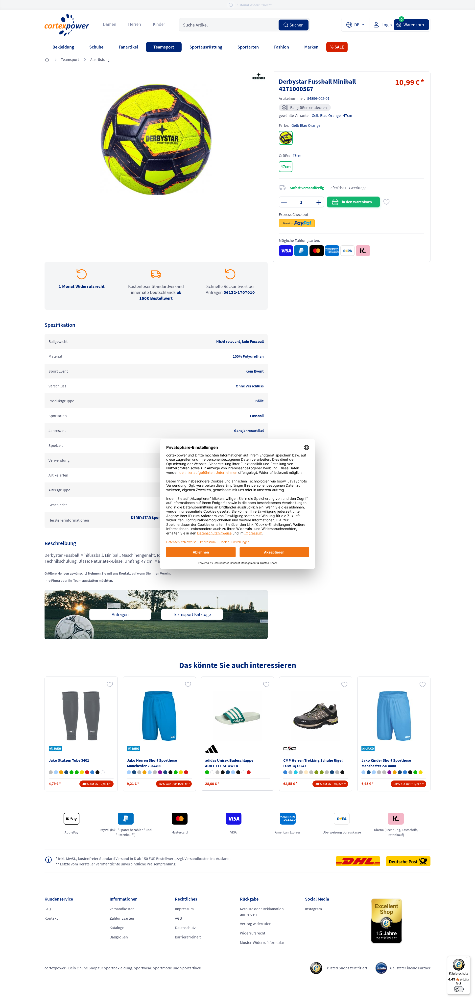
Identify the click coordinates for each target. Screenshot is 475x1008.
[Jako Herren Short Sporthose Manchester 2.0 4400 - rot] (186, 772)
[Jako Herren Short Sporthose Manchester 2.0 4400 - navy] (165, 772)
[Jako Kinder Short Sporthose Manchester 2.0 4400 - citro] (421, 772)
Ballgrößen (119, 936)
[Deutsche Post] (408, 861)
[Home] (47, 59)
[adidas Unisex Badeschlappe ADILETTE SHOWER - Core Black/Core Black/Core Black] (223, 772)
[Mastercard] (316, 250)
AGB (178, 918)
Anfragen (120, 614)
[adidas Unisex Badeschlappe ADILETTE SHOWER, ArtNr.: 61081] (237, 716)
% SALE (337, 47)
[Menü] (467, 959)
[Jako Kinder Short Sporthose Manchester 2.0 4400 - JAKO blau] (363, 772)
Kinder (159, 24)
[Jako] (56, 749)
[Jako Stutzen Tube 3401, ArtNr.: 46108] (81, 716)
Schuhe (96, 47)
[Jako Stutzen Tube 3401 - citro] (82, 772)
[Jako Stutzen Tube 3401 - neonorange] (61, 772)
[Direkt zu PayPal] (297, 223)
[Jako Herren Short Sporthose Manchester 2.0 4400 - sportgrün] (176, 772)
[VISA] (286, 250)
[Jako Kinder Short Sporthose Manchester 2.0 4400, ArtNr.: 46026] (394, 716)
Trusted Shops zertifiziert (346, 967)
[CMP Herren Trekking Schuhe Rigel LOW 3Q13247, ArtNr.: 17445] (315, 716)
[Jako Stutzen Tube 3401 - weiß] (103, 772)
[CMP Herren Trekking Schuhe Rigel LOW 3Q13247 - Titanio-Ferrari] (301, 772)
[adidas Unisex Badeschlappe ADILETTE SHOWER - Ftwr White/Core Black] (243, 772)
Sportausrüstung (206, 47)
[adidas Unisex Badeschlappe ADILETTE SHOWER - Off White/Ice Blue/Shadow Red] (212, 772)
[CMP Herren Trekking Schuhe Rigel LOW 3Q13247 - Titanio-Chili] (311, 772)
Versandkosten (122, 908)
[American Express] (332, 250)
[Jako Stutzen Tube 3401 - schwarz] (97, 772)
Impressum (184, 908)
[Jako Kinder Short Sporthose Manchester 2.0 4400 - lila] (389, 772)
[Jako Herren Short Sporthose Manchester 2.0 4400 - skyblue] (150, 772)
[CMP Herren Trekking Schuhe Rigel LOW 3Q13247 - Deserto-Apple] (306, 772)
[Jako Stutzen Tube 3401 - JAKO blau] (56, 772)
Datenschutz (185, 927)
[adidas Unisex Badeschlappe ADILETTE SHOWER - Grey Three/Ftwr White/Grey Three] (217, 772)
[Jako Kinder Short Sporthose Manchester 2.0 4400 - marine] (369, 772)
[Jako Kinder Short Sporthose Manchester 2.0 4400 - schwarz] (410, 772)
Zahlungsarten (122, 918)
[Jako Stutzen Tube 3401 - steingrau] (51, 772)
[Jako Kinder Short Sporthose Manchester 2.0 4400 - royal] (405, 772)
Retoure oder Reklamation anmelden (262, 911)
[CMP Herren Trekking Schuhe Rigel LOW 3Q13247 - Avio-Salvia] (285, 772)
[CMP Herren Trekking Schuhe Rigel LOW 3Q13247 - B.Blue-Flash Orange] (332, 772)
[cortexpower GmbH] (67, 25)
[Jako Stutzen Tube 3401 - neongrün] (71, 772)
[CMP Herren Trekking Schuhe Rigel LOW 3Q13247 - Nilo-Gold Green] (296, 772)
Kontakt (51, 918)
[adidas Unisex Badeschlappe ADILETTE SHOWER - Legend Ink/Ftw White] (228, 772)
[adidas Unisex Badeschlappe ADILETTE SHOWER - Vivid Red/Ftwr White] (249, 772)
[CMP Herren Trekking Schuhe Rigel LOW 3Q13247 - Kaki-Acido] (322, 772)
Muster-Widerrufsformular (262, 942)
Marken (311, 47)
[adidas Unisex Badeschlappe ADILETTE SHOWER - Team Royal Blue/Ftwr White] (233, 772)
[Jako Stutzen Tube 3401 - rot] (87, 772)
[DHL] (360, 861)
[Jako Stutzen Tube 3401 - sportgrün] (77, 772)
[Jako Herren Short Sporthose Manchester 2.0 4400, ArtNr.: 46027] (159, 716)
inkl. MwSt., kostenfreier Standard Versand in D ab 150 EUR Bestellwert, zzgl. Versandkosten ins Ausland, (143, 858)
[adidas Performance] (212, 749)
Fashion (281, 47)
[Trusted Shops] (400, 921)
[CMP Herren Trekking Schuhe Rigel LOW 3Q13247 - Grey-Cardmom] (290, 772)
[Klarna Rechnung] (363, 250)
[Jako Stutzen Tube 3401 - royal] (92, 772)
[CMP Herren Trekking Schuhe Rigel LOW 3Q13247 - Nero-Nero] (342, 772)
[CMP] (290, 749)
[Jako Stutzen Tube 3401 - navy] (66, 772)
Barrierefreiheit (188, 936)
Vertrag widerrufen (255, 923)
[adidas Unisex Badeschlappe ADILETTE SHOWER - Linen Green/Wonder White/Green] (207, 772)
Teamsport (163, 47)
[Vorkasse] (347, 250)
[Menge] (301, 202)
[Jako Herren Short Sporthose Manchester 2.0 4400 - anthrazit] (139, 772)
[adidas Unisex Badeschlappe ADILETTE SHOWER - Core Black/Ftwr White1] (238, 772)
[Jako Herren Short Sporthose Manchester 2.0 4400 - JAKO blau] (129, 772)
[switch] (459, 989)
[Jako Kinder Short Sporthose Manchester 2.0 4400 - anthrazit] (384, 772)
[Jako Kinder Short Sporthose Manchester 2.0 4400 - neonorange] (395, 772)
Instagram (313, 908)
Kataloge (117, 927)
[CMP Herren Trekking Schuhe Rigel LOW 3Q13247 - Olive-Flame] (316, 772)
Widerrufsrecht (252, 933)
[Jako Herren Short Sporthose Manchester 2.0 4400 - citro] (181, 772)
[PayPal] (301, 250)
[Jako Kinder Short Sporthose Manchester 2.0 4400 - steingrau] (379, 772)
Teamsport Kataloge (192, 614)
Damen (109, 24)
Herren (134, 24)
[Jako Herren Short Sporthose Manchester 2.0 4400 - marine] (134, 772)
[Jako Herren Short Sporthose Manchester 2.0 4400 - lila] (160, 772)
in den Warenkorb (357, 201)
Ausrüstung (100, 59)
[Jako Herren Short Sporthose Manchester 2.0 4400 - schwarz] (170, 772)
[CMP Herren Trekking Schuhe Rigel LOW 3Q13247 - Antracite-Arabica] (337, 772)
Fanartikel (128, 47)
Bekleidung (63, 47)
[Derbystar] (257, 76)
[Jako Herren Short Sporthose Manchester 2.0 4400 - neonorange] (144, 772)
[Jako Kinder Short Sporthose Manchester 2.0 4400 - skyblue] (374, 772)
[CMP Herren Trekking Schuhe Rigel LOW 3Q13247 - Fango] (327, 772)
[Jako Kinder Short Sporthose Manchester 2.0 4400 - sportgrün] (415, 772)
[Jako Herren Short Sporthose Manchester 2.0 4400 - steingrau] (155, 772)
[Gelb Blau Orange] (286, 138)
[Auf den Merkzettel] (386, 202)
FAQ (48, 908)
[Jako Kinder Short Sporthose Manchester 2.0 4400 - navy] (400, 772)
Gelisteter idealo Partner (410, 967)
